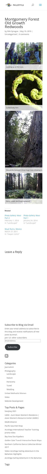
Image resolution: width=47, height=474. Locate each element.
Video (7, 397)
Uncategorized (11, 34)
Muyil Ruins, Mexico (13, 229)
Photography (10, 371)
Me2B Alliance (11, 422)
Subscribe (12, 347)
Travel (9, 385)
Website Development (14, 401)
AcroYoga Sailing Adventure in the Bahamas (23, 458)
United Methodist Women (15, 393)
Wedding (10, 389)
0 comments (24, 34)
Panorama (11, 382)
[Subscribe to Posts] (6, 357)
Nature (10, 378)
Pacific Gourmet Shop (14, 426)
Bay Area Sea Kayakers (14, 436)
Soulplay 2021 (10, 411)
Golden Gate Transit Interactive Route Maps (23, 440)
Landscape (11, 374)
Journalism (9, 367)
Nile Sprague (12, 31)
